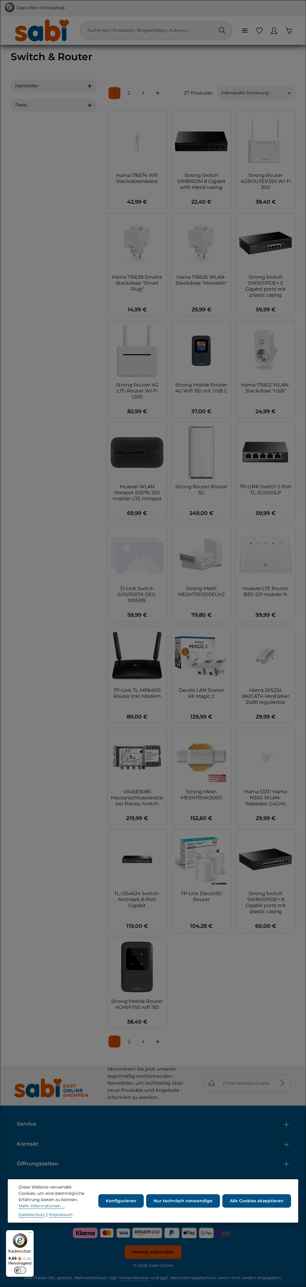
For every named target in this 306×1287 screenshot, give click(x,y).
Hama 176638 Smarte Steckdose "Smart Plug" (137, 283)
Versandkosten (134, 1277)
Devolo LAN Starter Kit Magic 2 (201, 693)
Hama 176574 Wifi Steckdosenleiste (137, 178)
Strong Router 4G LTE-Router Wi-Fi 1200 (137, 391)
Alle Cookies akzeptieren (257, 1200)
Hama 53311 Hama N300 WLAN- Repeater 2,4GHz (265, 798)
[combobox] (150, 30)
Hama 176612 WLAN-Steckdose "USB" (265, 388)
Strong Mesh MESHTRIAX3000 (201, 795)
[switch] (20, 1270)
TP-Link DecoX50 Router (201, 896)
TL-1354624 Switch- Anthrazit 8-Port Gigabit (137, 899)
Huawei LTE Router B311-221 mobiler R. (265, 591)
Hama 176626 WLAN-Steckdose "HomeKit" (201, 280)
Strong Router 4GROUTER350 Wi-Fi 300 (266, 181)
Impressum (61, 1214)
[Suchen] (222, 30)
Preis (21, 105)
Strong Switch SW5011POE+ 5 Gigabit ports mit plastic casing (265, 286)
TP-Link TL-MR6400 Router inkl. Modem (137, 693)
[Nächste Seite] (143, 93)
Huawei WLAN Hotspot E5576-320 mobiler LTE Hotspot (137, 492)
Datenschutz (32, 1214)
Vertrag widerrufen (153, 1252)
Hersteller (27, 86)
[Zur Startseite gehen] (41, 30)
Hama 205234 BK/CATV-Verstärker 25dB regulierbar (265, 696)
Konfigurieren (121, 1200)
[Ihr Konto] (274, 30)
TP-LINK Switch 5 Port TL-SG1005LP (266, 489)
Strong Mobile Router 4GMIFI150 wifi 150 (137, 1004)
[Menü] (244, 30)
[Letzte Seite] (157, 93)
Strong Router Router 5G (201, 489)
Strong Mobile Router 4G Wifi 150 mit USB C (201, 388)
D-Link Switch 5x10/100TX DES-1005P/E (137, 594)
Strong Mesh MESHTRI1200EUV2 (201, 591)
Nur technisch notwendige (183, 1200)
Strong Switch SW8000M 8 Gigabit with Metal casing (201, 181)
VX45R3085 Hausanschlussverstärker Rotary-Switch (137, 798)
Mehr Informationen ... (42, 1206)
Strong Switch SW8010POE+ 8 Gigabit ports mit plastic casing (265, 902)
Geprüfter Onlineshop (41, 7)
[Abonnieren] (282, 1083)
